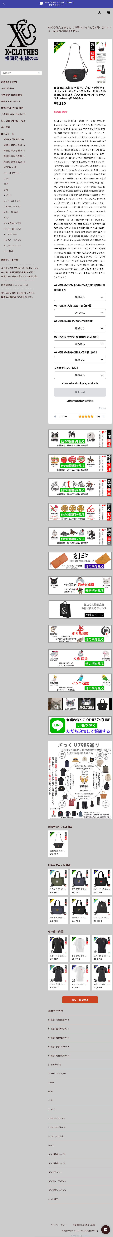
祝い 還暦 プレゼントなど (13, 121)
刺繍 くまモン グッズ (10, 101)
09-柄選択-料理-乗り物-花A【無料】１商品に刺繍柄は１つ (79, 288)
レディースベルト (56, 1136)
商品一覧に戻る (80, 1000)
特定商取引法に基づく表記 (84, 1225)
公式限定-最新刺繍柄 (11, 95)
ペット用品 (53, 1199)
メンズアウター (55, 1172)
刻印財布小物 (54, 1064)
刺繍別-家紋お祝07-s (58, 1046)
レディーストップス (56, 1118)
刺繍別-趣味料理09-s (59, 1028)
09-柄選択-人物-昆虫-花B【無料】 (72, 305)
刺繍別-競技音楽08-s (59, 1037)
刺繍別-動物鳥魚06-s (59, 1055)
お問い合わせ (7, 88)
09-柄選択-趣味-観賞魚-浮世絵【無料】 (75, 352)
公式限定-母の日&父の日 (13, 114)
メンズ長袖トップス (57, 1154)
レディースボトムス (57, 1127)
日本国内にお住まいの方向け (80, 401)
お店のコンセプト (9, 82)
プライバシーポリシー (59, 1225)
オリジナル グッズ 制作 (12, 108)
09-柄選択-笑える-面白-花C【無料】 (73, 321)
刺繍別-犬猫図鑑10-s (58, 1019)
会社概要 (5, 127)
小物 (50, 1100)
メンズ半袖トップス (57, 1163)
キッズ (51, 1145)
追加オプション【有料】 (66, 368)
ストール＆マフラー (57, 1073)
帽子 (50, 1091)
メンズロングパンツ (57, 1190)
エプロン (52, 1109)
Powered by (77, 1235)
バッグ (51, 1082)
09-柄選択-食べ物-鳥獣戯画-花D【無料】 (76, 336)
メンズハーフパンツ (57, 1181)
